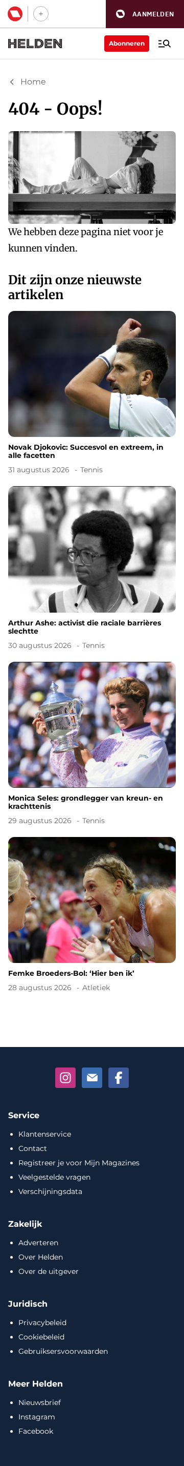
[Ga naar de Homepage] (35, 43)
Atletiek (96, 987)
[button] (145, 14)
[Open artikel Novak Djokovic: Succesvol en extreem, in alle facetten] (92, 394)
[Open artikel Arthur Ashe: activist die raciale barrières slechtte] (92, 569)
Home (33, 82)
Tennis (91, 469)
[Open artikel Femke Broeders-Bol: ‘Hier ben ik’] (92, 916)
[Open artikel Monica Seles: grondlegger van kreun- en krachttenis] (92, 745)
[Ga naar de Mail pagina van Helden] (92, 1077)
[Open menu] (164, 43)
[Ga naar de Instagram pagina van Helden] (65, 1077)
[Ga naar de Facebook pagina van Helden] (118, 1077)
